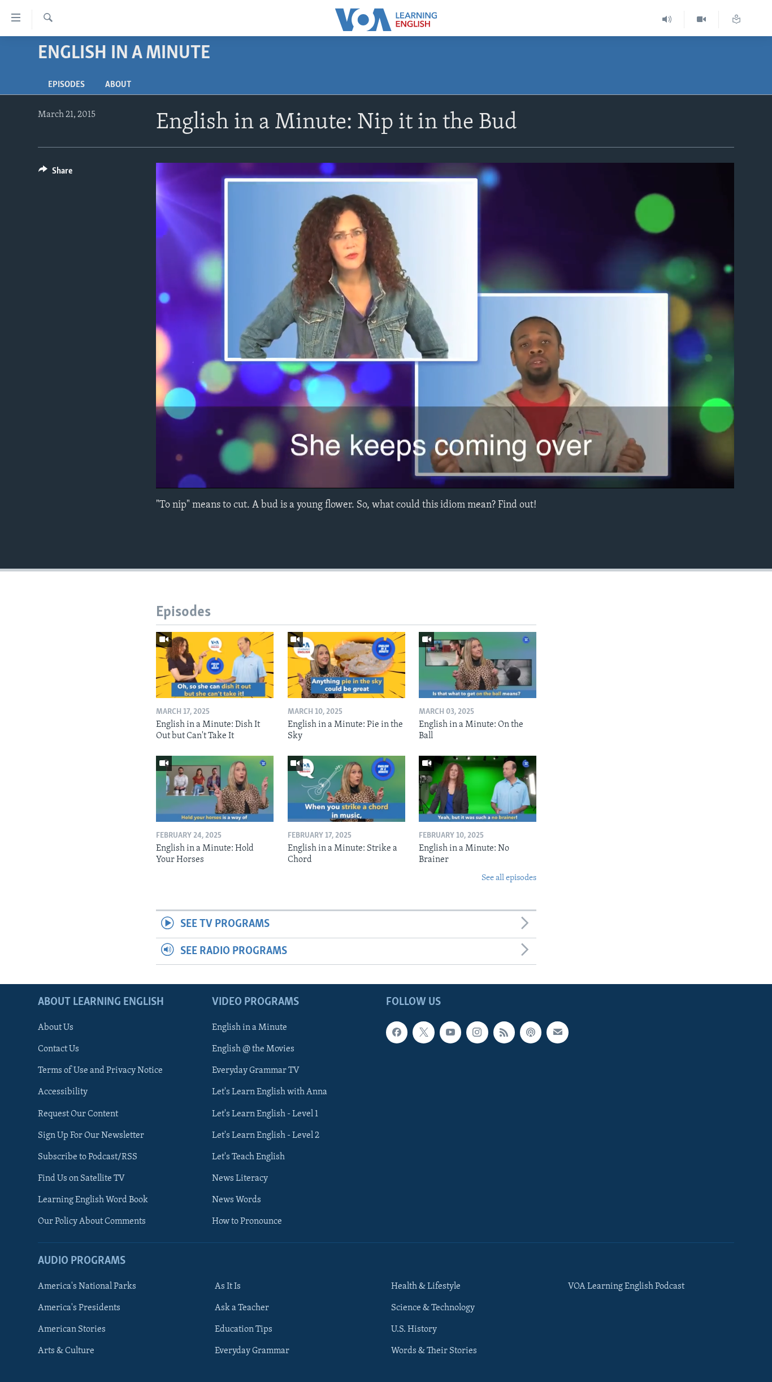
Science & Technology (433, 1307)
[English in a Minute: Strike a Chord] (346, 789)
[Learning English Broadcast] (667, 19)
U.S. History (414, 1329)
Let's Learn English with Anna (269, 1092)
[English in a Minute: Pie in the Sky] (346, 665)
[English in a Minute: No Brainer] (477, 789)
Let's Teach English (248, 1157)
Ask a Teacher (242, 1307)
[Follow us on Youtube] (450, 1032)
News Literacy (240, 1178)
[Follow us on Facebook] (396, 1032)
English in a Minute (249, 1027)
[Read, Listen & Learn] (736, 19)
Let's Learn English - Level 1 (265, 1114)
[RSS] (504, 1032)
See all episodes (509, 878)
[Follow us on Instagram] (477, 1032)
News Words (236, 1200)
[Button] (55, 173)
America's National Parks (87, 1286)
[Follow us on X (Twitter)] (423, 1032)
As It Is (228, 1286)
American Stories (72, 1329)
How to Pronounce (247, 1221)
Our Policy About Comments (92, 1221)
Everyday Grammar (252, 1350)
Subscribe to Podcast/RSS (87, 1157)
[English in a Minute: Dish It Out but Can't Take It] (215, 665)
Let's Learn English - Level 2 (265, 1135)
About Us (55, 1027)
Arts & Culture (66, 1350)
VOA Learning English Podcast (626, 1286)
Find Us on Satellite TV (81, 1178)
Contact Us (58, 1049)
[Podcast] (530, 1032)
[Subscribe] (557, 1032)
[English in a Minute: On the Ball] (477, 665)
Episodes (66, 84)
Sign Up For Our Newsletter (91, 1135)
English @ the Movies (253, 1049)
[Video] (701, 19)
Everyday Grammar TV (256, 1070)
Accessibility (63, 1092)
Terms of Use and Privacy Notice (100, 1070)
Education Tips (243, 1329)
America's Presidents (79, 1307)
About (118, 84)
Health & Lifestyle (426, 1286)
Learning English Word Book (93, 1200)
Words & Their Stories (434, 1350)
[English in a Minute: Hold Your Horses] (215, 789)
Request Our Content (78, 1114)
